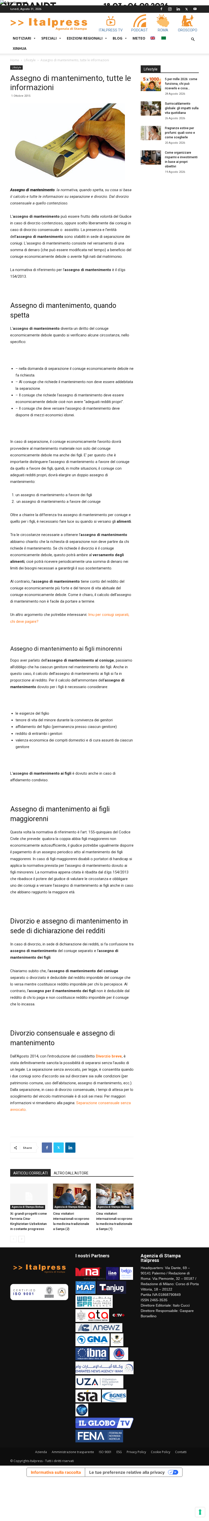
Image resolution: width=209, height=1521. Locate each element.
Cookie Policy (160, 1452)
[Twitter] (186, 9)
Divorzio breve (109, 1056)
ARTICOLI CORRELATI (30, 1173)
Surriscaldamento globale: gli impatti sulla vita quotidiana (182, 108)
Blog (117, 38)
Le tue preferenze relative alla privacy (127, 1472)
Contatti (181, 1452)
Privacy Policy (136, 1452)
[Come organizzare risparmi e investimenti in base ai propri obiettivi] (151, 157)
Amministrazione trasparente (73, 1452)
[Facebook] (161, 9)
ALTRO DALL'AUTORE (71, 1173)
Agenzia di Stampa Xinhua (28, 1207)
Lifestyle (30, 60)
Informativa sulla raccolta (56, 1472)
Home (14, 60)
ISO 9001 (105, 1452)
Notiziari (22, 38)
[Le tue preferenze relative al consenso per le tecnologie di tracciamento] (200, 1512)
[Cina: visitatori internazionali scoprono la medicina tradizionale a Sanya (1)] (115, 1196)
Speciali (49, 38)
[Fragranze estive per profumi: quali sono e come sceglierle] (151, 133)
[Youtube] (195, 9)
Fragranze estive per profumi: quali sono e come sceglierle (180, 132)
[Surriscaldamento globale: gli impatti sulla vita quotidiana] (151, 108)
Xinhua (20, 48)
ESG (119, 1452)
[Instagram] (170, 9)
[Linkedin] (178, 9)
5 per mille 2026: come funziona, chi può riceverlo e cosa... (181, 83)
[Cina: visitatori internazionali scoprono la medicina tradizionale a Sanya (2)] (71, 1196)
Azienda (41, 1452)
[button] (193, 39)
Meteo (139, 38)
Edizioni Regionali (84, 38)
